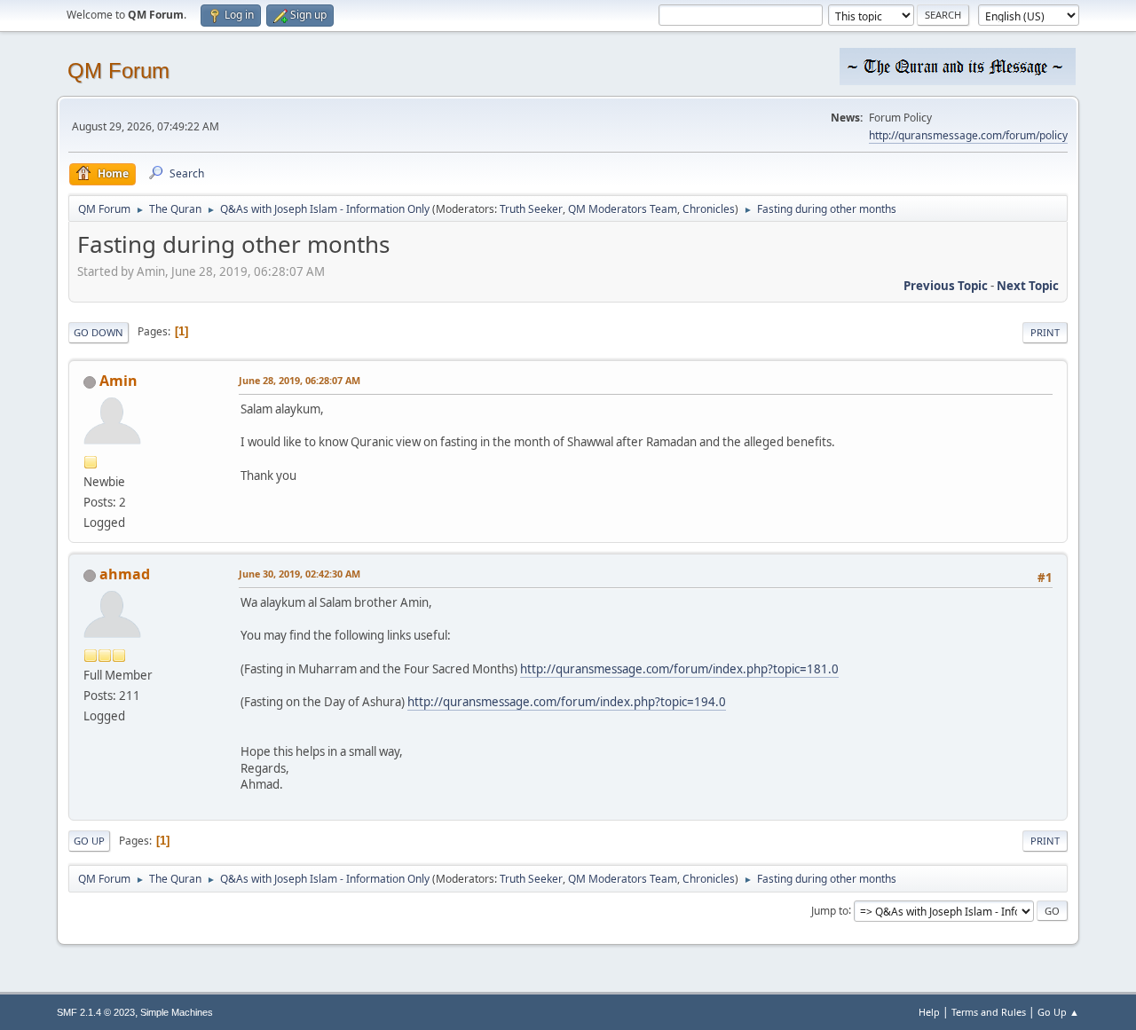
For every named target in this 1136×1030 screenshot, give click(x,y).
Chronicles (708, 208)
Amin (118, 380)
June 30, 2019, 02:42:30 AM (299, 573)
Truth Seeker (531, 208)
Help (929, 1011)
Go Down (98, 332)
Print (1045, 332)
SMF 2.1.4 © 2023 (96, 1012)
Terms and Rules (988, 1011)
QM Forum (118, 71)
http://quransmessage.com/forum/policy (968, 135)
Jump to (829, 909)
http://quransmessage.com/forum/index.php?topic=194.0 (566, 702)
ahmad (124, 574)
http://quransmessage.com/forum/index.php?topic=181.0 (679, 669)
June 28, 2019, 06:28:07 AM (299, 380)
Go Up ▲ (1058, 1011)
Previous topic (945, 286)
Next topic (1028, 286)
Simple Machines (176, 1012)
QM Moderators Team (622, 208)
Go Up (89, 840)
